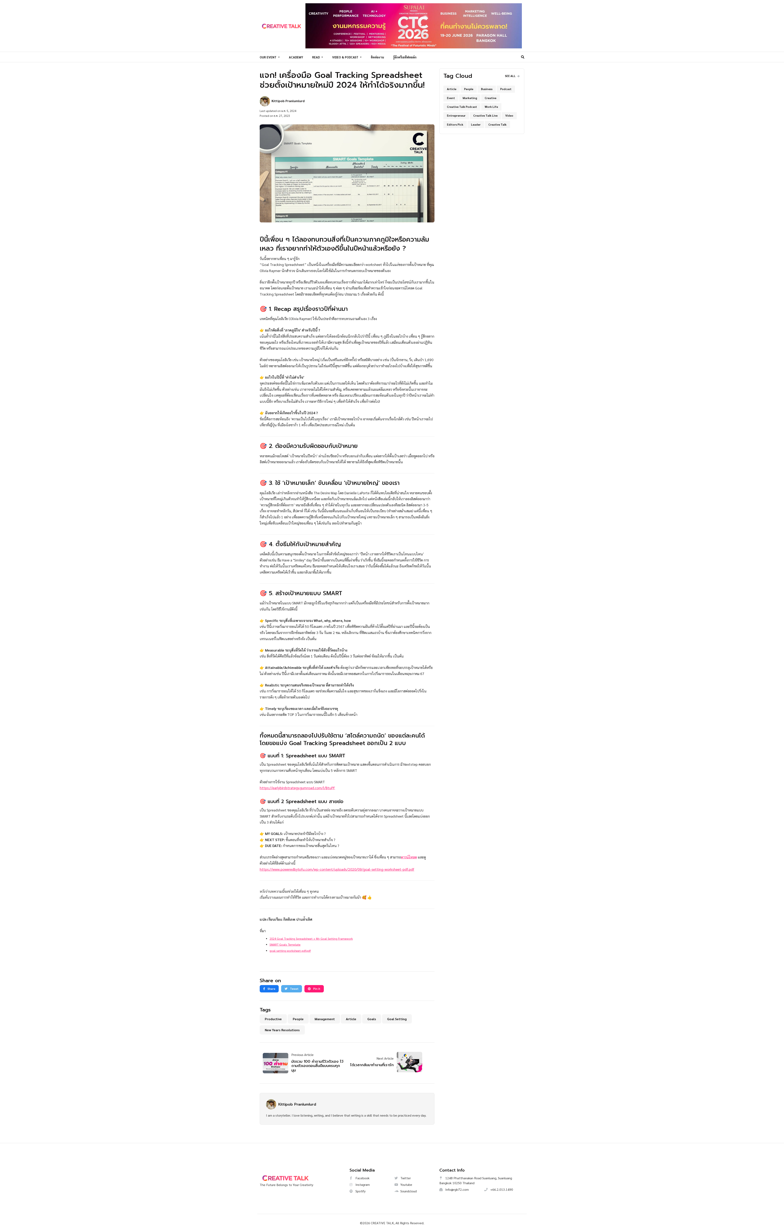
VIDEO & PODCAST (345, 57)
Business (486, 89)
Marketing (470, 98)
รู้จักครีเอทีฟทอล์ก (404, 57)
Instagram (362, 1184)
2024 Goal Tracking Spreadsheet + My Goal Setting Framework (311, 938)
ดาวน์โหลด (409, 857)
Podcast (505, 89)
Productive (273, 1019)
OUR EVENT (268, 57)
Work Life (491, 106)
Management (325, 1019)
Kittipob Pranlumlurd (297, 1104)
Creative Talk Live (485, 115)
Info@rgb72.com (456, 1189)
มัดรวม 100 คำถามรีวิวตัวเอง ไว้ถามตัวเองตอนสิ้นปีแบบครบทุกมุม (317, 1066)
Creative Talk (497, 124)
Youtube (406, 1184)
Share (271, 988)
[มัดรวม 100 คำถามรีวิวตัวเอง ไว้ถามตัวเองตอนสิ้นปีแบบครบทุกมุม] (277, 1063)
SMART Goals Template (285, 944)
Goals (371, 1019)
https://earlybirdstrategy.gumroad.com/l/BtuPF (297, 787)
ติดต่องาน (377, 57)
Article (351, 1019)
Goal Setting (397, 1019)
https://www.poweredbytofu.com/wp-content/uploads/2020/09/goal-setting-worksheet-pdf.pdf (337, 869)
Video (509, 115)
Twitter (405, 1178)
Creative (490, 98)
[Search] (522, 57)
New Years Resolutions (282, 1030)
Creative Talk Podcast (462, 106)
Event (451, 98)
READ (316, 57)
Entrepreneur (456, 115)
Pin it (316, 988)
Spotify (360, 1191)
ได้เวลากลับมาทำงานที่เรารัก (372, 1065)
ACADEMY (296, 57)
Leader (476, 124)
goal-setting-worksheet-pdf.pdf (290, 950)
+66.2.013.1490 (501, 1189)
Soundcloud (408, 1191)
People (298, 1019)
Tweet (293, 988)
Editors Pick (455, 124)
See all (510, 76)
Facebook (362, 1178)
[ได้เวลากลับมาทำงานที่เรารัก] (408, 1062)
